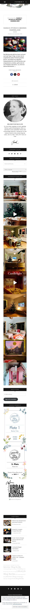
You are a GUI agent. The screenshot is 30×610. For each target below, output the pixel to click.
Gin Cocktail (16, 565)
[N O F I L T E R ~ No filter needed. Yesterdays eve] (15, 351)
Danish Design (20, 574)
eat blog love (14, 569)
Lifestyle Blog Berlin (14, 572)
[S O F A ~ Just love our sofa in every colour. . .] (15, 328)
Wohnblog (20, 569)
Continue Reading (15, 70)
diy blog (14, 571)
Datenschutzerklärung (17, 594)
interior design (7, 578)
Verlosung (12, 565)
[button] (11, 74)
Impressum (10, 594)
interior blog (11, 576)
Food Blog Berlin (18, 578)
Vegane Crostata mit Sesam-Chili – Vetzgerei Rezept (18, 557)
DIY (16, 574)
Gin (4, 565)
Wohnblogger (19, 576)
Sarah (16, 84)
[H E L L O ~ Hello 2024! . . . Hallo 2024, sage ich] (15, 191)
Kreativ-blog (5, 571)
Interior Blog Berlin (12, 567)
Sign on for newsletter (10, 399)
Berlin (24, 569)
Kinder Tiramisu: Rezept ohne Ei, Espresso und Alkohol (18, 539)
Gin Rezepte (7, 565)
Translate (24, 171)
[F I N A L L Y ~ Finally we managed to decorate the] (15, 305)
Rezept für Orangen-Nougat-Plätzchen (17, 530)
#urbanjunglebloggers (7, 569)
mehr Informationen (17, 604)
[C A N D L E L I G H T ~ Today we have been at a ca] (15, 282)
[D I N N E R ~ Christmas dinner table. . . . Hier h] (15, 237)
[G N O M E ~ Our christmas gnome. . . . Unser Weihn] (15, 214)
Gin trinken (11, 571)
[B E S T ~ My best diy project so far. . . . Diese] (15, 374)
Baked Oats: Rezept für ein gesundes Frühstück (19, 521)
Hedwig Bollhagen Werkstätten (17, 547)
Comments (15, 81)
